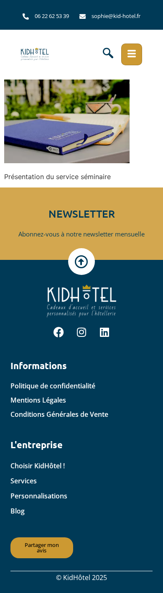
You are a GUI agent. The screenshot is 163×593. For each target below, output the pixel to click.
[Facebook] (58, 331)
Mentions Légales (38, 400)
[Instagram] (81, 331)
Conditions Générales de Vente (59, 414)
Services (23, 480)
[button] (108, 54)
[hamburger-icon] (131, 54)
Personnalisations (38, 496)
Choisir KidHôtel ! (37, 465)
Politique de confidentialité (52, 385)
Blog (17, 511)
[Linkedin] (104, 331)
